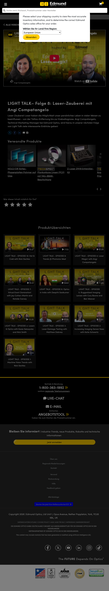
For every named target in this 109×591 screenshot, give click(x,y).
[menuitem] (15, 4)
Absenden (31, 37)
